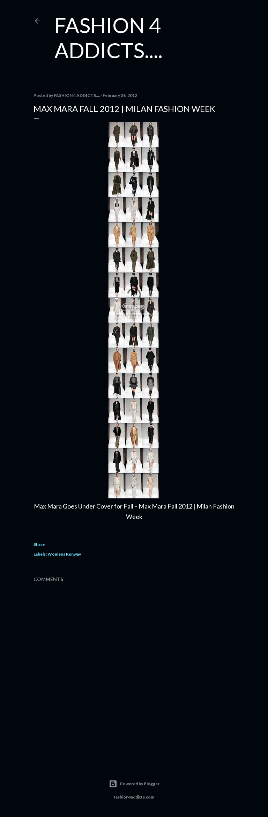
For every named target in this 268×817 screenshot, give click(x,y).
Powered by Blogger (139, 783)
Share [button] (39, 544)
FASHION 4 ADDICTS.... (108, 38)
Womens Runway (64, 554)
